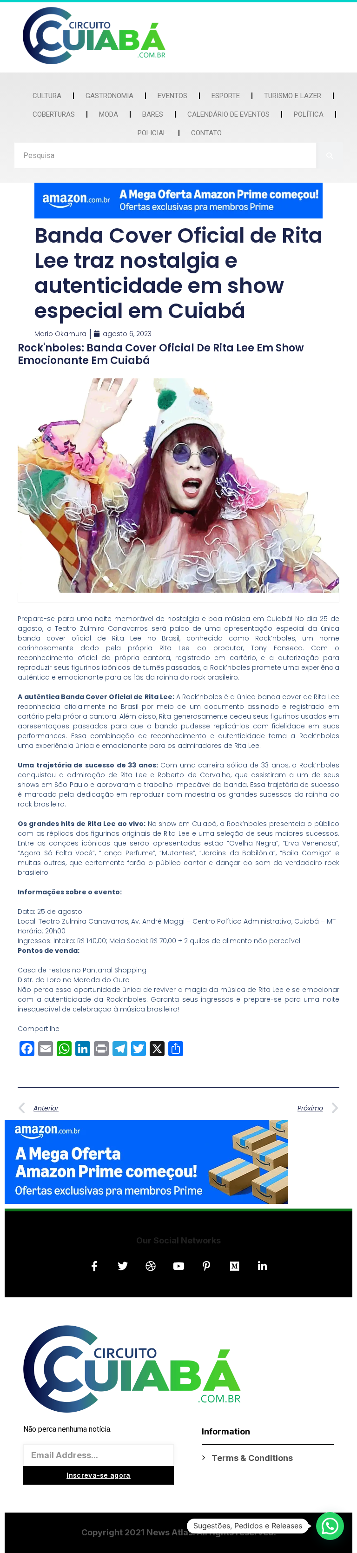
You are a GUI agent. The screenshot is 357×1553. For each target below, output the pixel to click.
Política (309, 114)
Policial (152, 133)
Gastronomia (109, 96)
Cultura (47, 96)
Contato (206, 133)
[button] (330, 1526)
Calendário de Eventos (228, 114)
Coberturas (54, 114)
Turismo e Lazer (292, 96)
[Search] (330, 155)
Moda (108, 114)
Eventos (172, 96)
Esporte (226, 96)
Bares (152, 114)
